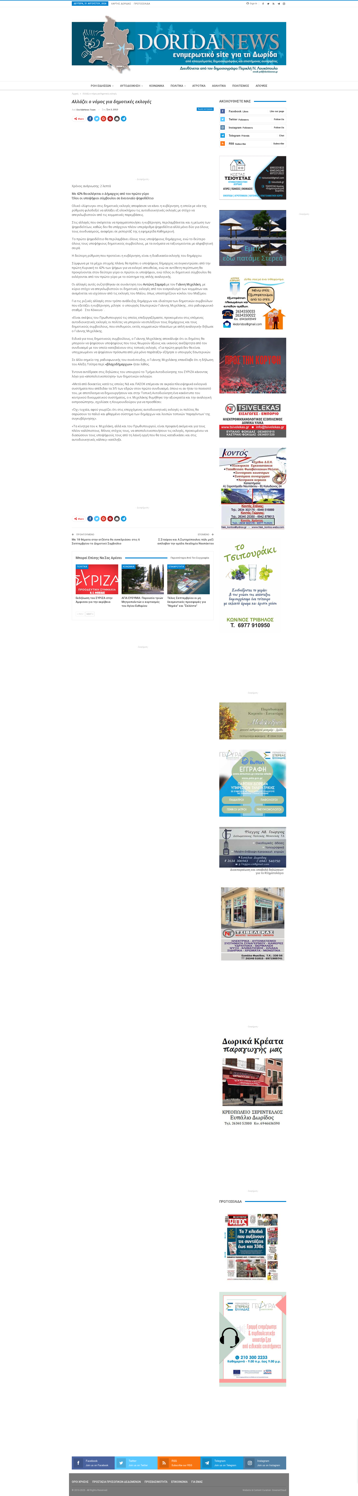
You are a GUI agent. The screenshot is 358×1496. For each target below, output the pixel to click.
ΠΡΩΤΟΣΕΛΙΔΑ (142, 3)
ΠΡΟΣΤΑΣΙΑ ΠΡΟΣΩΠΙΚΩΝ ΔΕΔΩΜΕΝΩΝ (116, 1481)
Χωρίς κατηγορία (205, 109)
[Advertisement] (54, 154)
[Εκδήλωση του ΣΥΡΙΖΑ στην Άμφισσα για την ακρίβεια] (97, 579)
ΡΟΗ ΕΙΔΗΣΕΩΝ (101, 86)
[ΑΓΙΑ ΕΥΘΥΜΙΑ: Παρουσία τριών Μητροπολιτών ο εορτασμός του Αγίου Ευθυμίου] (143, 579)
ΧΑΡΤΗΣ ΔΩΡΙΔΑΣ (121, 3)
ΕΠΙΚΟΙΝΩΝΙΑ (179, 1481)
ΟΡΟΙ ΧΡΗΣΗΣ (80, 1481)
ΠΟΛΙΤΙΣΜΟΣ (240, 86)
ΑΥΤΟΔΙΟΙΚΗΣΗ (130, 86)
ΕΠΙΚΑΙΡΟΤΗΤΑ (176, 566)
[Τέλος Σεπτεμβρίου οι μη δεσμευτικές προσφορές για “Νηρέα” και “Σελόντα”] (188, 579)
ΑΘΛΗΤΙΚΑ (219, 86)
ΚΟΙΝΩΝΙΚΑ (156, 86)
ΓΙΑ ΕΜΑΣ (197, 1481)
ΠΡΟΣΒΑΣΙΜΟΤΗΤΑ (156, 1481)
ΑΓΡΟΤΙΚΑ (198, 86)
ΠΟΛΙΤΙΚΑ (177, 86)
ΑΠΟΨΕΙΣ (261, 86)
